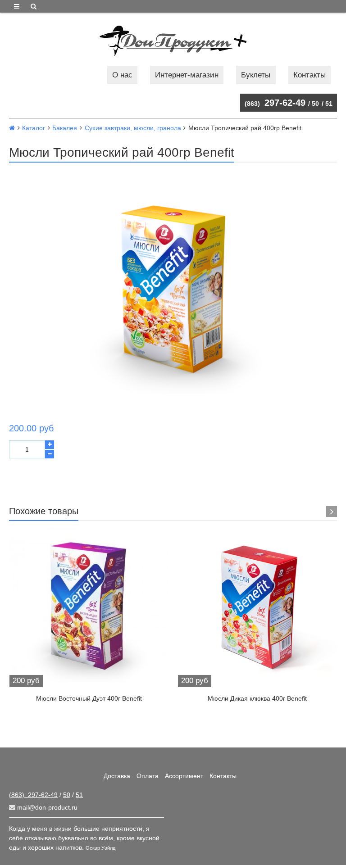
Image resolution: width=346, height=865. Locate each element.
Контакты (309, 75)
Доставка (117, 775)
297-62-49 (275, 103)
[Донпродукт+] (173, 40)
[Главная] (12, 128)
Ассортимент (184, 775)
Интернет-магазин (187, 75)
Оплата (148, 775)
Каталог (33, 128)
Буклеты (255, 75)
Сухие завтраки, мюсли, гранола (133, 128)
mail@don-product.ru (46, 807)
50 (315, 103)
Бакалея (64, 128)
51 (328, 103)
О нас (122, 75)
